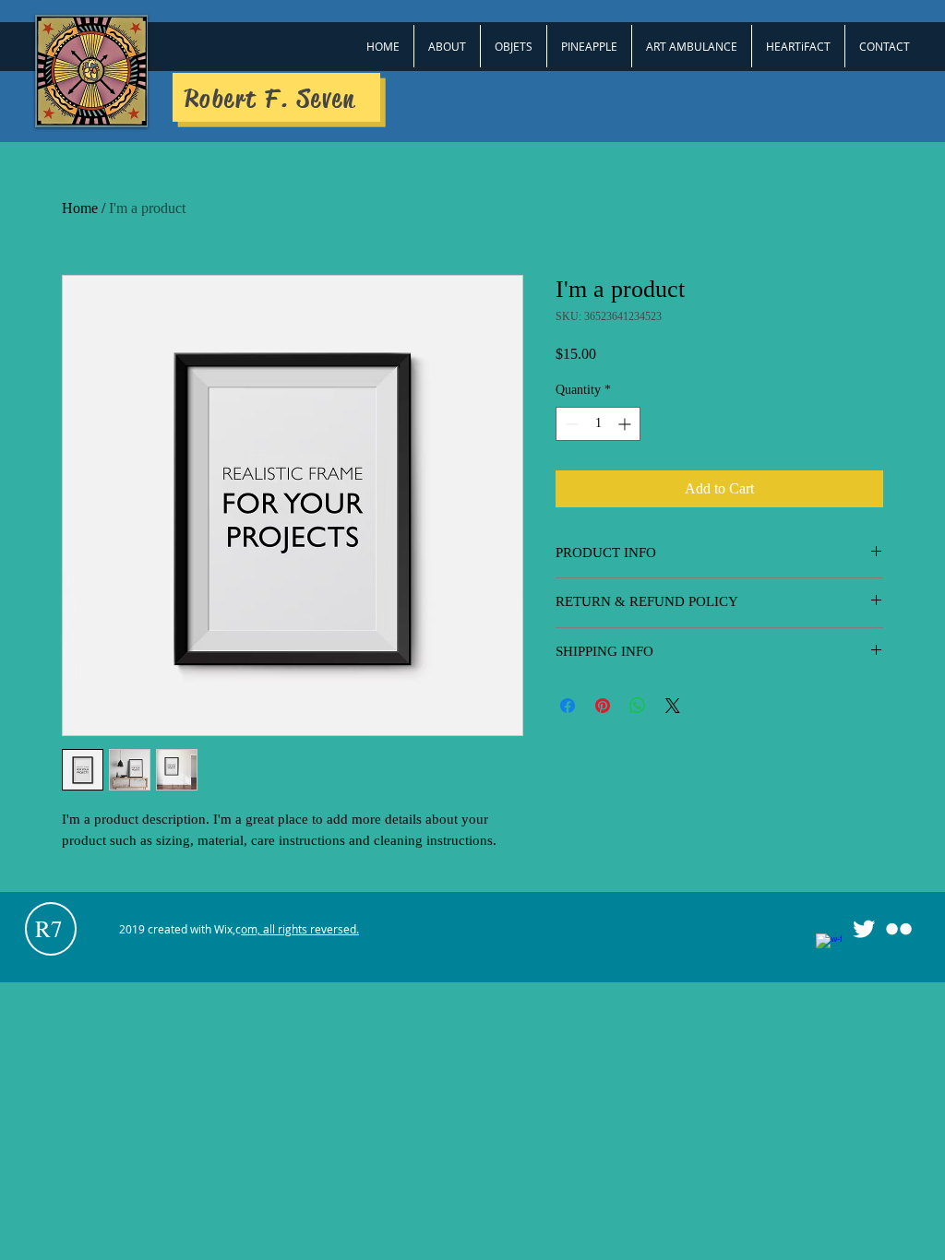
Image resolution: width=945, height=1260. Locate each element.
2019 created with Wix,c (239, 928)
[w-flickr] (899, 929)
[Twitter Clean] (864, 929)
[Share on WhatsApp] (638, 706)
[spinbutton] (598, 424)
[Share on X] (673, 706)
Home (80, 208)
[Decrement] (569, 424)
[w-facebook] (829, 946)
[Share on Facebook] (567, 706)
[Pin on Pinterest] (603, 706)
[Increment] (626, 424)
